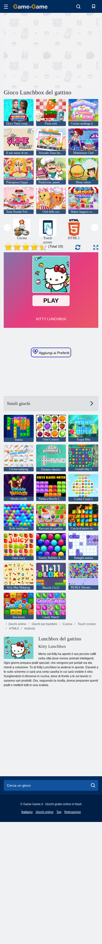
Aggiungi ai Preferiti (53, 353)
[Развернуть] (95, 247)
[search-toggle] (78, 6)
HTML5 (13, 628)
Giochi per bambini (44, 624)
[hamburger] (6, 6)
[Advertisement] (45, 50)
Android (29, 628)
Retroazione (72, 812)
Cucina (67, 624)
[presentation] (7, 227)
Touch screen (86, 624)
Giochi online (17, 624)
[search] (93, 785)
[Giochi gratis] (30, 6)
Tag (58, 812)
